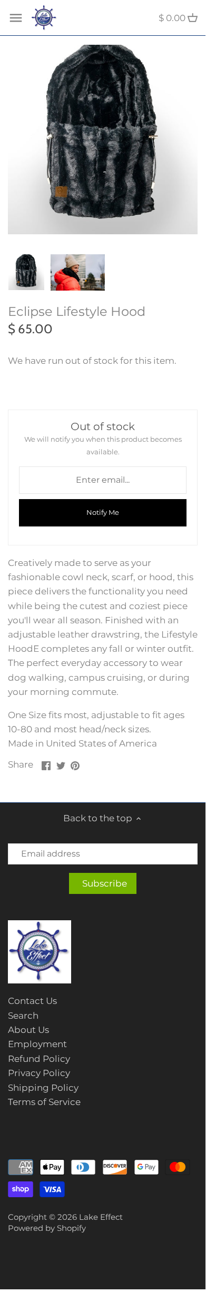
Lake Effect (101, 1217)
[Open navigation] (16, 18)
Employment (37, 1044)
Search (23, 1015)
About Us (28, 1030)
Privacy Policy (39, 1073)
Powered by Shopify (47, 1228)
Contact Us (32, 1001)
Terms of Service (44, 1102)
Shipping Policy (43, 1087)
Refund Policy (39, 1058)
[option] (26, 272)
